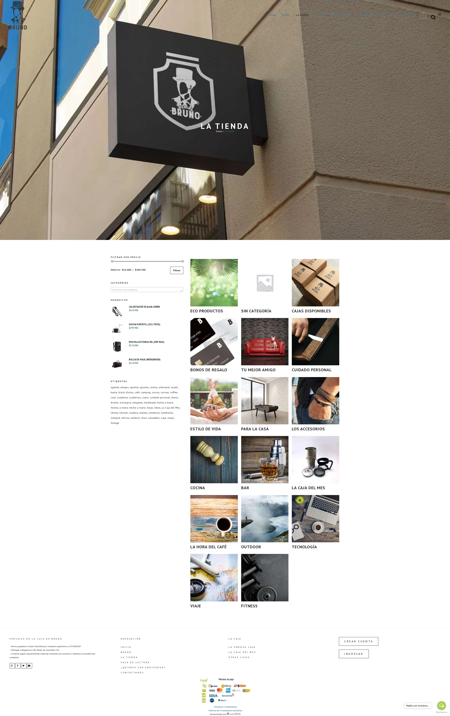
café (137, 392)
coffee (174, 392)
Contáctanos (132, 672)
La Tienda (129, 657)
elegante (138, 402)
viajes (171, 417)
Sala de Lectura (135, 662)
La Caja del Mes (171, 407)
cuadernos (135, 397)
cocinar (165, 392)
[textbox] (147, 289)
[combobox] (147, 289)
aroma (154, 387)
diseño (114, 402)
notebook (154, 412)
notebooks (167, 412)
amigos (124, 387)
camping (146, 392)
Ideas (158, 407)
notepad (115, 417)
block (121, 392)
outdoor (135, 417)
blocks (130, 392)
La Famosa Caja (242, 647)
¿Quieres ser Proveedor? (143, 667)
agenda (115, 387)
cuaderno (122, 397)
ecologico (125, 402)
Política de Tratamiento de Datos (225, 710)
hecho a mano (137, 407)
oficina (125, 417)
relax (144, 417)
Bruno (126, 652)
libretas (124, 412)
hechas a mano (119, 407)
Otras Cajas (239, 657)
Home (219, 131)
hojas (150, 407)
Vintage (115, 423)
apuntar (134, 387)
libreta (114, 412)
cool (113, 397)
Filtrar (176, 270)
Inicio (126, 647)
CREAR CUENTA (358, 641)
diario (174, 397)
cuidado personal (160, 397)
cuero (145, 397)
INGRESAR (354, 654)
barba (114, 392)
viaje (163, 417)
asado (174, 387)
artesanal (164, 387)
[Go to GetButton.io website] (441, 712)
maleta (143, 412)
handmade (150, 402)
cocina (155, 392)
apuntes (144, 387)
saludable (154, 417)
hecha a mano (165, 402)
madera (134, 412)
